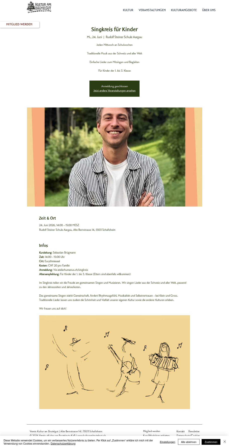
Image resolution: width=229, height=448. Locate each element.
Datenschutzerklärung (63, 443)
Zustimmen (211, 442)
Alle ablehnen (188, 442)
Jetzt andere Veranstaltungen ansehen (114, 90)
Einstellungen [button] (167, 442)
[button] (128, 10)
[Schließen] (225, 442)
